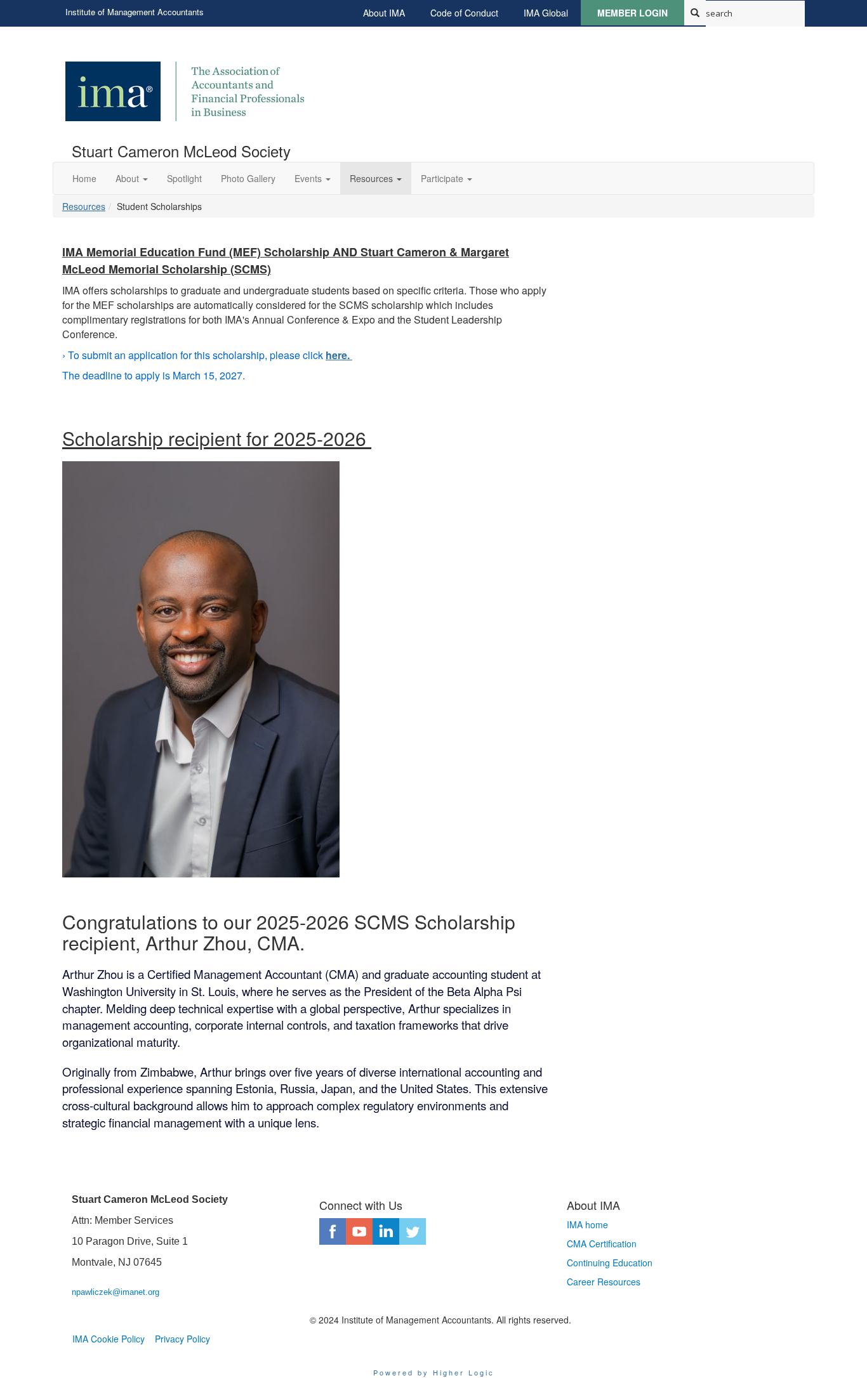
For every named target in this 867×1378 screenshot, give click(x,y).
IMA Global (546, 12)
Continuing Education (609, 1262)
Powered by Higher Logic (433, 1372)
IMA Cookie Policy (108, 1338)
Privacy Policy (182, 1338)
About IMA (384, 12)
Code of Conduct (464, 12)
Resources (83, 206)
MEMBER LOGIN (632, 12)
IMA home (587, 1224)
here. (339, 355)
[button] (131, 178)
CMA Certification (602, 1243)
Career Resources (603, 1281)
